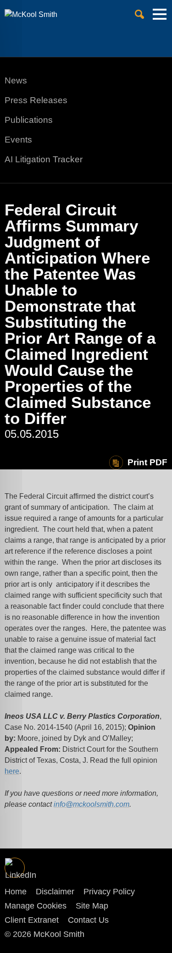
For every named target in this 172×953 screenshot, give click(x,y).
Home (16, 891)
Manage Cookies (36, 905)
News (16, 80)
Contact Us (88, 920)
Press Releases (36, 100)
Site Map (92, 905)
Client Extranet (32, 920)
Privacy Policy (109, 891)
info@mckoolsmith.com (91, 804)
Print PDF (147, 462)
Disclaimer (55, 891)
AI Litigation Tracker (44, 159)
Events (18, 139)
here (12, 771)
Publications (29, 120)
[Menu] (159, 18)
